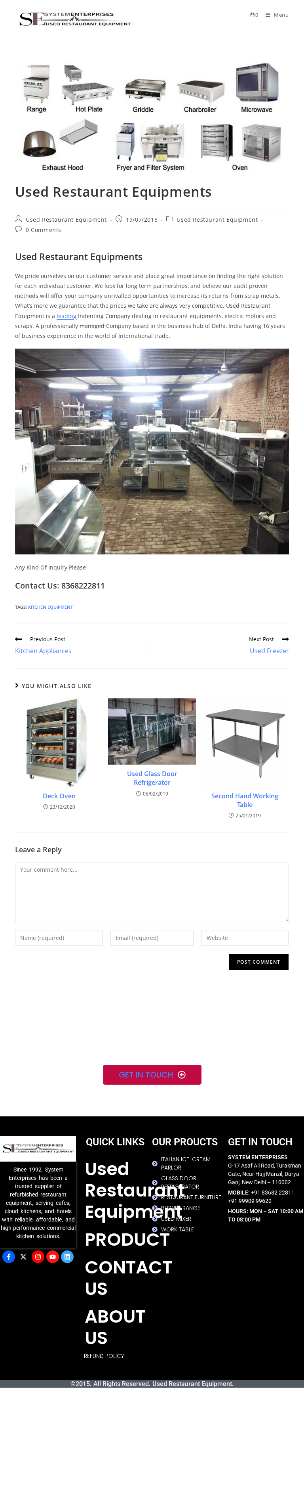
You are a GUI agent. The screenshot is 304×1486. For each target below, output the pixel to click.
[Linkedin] (67, 1256)
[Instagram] (38, 1256)
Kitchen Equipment (50, 607)
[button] (118, 1240)
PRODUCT (118, 1239)
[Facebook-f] (8, 1256)
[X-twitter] (23, 1256)
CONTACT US (118, 1278)
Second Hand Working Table (244, 800)
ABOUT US (115, 1327)
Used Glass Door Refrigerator (152, 778)
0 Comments (43, 230)
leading (66, 316)
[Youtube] (52, 1256)
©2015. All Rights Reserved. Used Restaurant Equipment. (152, 1384)
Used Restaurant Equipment (66, 219)
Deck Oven (59, 796)
